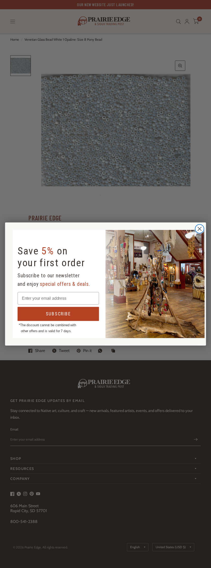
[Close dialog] (199, 229)
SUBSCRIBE (58, 314)
